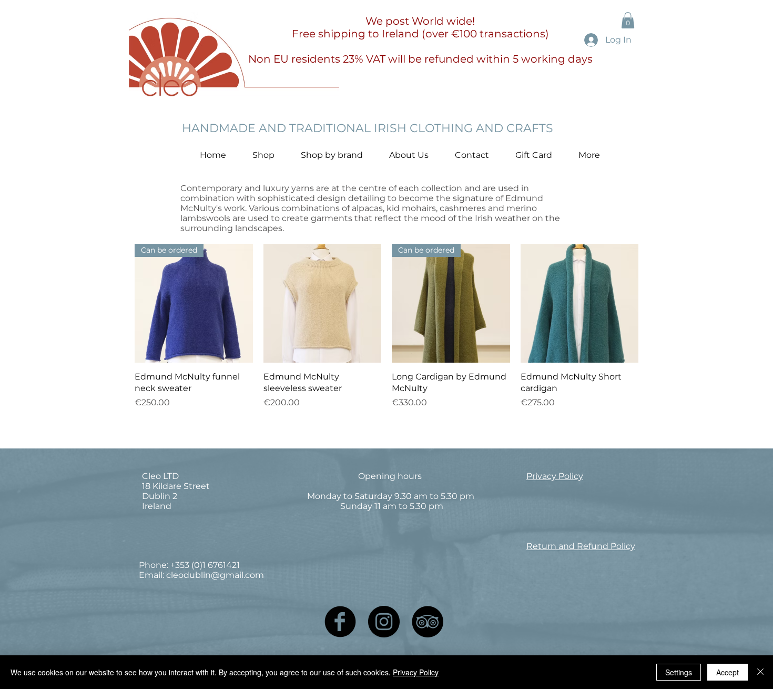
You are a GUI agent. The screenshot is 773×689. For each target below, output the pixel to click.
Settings (678, 672)
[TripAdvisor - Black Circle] (427, 621)
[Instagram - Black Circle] (384, 621)
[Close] (760, 672)
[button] (628, 20)
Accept (727, 672)
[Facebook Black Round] (340, 621)
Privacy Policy (416, 672)
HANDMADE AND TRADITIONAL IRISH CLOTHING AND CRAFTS (367, 128)
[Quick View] (322, 303)
